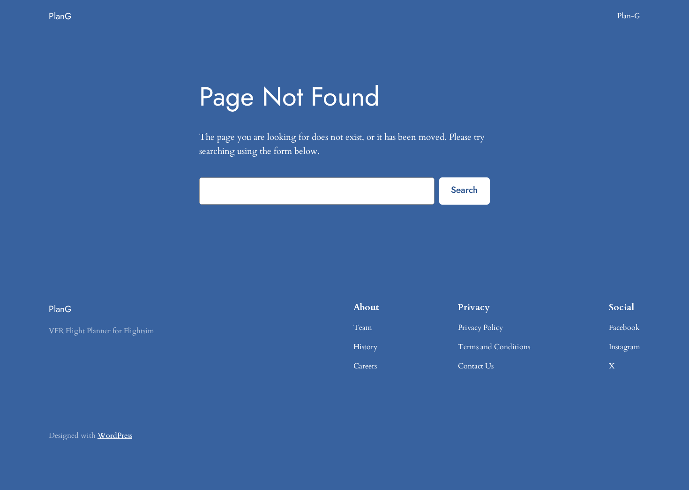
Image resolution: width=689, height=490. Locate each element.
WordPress (114, 435)
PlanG (60, 16)
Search (464, 189)
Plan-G (628, 16)
